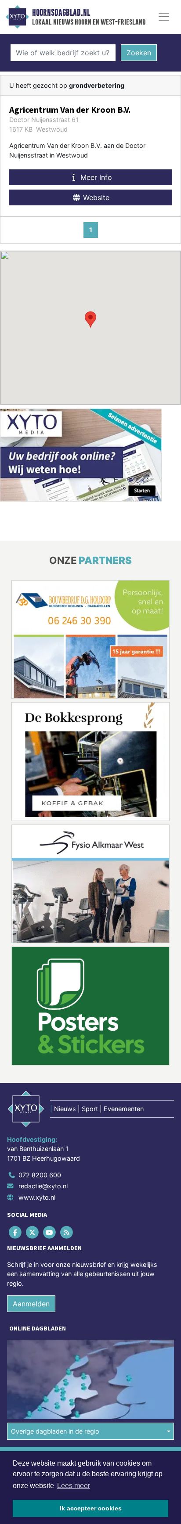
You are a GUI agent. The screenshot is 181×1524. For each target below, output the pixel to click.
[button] (90, 319)
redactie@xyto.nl (43, 1186)
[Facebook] (15, 1232)
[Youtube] (49, 1232)
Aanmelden (31, 1303)
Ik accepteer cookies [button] (91, 1508)
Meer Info (95, 177)
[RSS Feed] (67, 1232)
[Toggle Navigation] (163, 16)
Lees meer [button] (73, 1485)
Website (95, 197)
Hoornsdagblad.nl (61, 12)
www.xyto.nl (36, 1197)
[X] (32, 1232)
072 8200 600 (39, 1174)
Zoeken (139, 52)
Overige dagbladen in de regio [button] (55, 1431)
